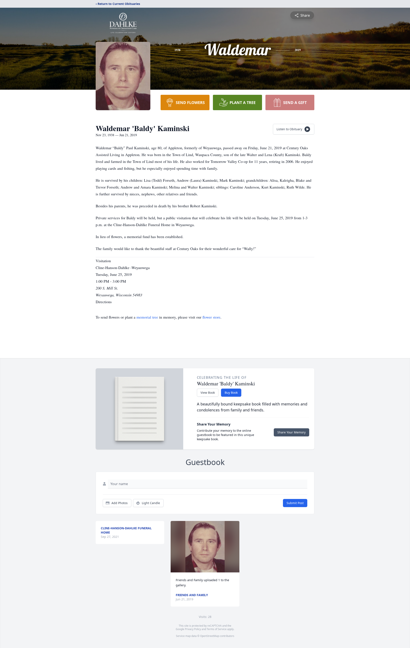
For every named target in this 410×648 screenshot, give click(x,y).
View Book (208, 393)
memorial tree (147, 317)
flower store (211, 317)
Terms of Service (217, 629)
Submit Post (295, 503)
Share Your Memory (291, 432)
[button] (205, 546)
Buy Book (231, 393)
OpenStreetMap (209, 636)
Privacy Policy (193, 629)
